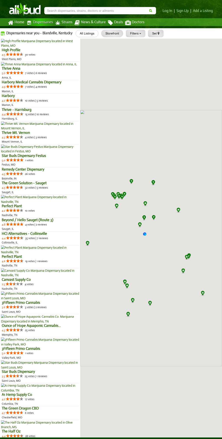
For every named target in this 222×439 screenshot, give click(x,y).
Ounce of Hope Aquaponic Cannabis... (31, 325)
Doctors (138, 22)
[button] (146, 236)
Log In (167, 11)
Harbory (8, 96)
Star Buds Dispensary (18, 371)
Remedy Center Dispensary (23, 169)
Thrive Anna (11, 68)
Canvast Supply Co (16, 279)
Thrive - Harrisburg (16, 109)
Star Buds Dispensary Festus (24, 155)
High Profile (11, 50)
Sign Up (182, 11)
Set (155, 33)
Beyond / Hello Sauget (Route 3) (27, 220)
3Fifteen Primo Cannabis (21, 302)
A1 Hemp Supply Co (17, 394)
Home (19, 22)
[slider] (14, 54)
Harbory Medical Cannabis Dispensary (31, 82)
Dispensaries (43, 22)
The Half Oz (11, 431)
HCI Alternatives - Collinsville (24, 233)
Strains (67, 22)
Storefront (112, 33)
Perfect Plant (12, 206)
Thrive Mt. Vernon (16, 132)
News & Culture (93, 22)
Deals (118, 22)
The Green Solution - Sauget (24, 183)
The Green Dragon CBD (20, 408)
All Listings (87, 33)
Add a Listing (203, 11)
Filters (134, 33)
